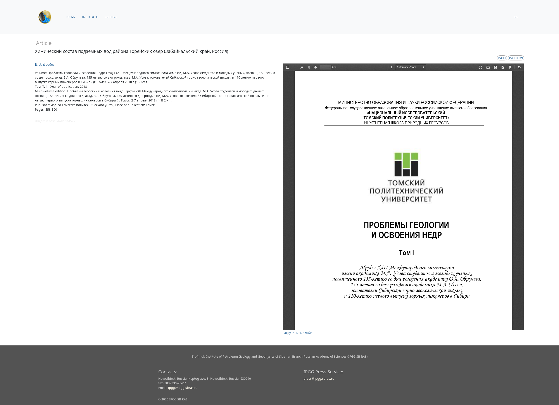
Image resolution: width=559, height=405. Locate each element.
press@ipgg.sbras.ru (319, 378)
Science (111, 17)
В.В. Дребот (45, 64)
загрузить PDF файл (297, 333)
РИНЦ (502, 58)
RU (516, 17)
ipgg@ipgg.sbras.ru (183, 388)
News (70, 17)
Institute (90, 17)
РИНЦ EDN (516, 58)
